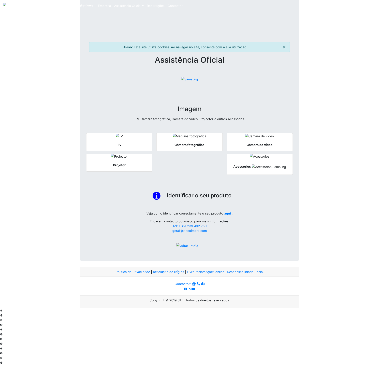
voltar (195, 245)
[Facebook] (185, 289)
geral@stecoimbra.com (189, 231)
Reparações (155, 6)
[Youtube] (193, 289)
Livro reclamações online (205, 272)
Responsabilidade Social (245, 272)
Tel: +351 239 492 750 (190, 226)
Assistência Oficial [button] (129, 6)
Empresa (104, 6)
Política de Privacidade (133, 272)
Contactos (175, 6)
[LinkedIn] (189, 289)
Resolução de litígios (168, 272)
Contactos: (185, 284)
